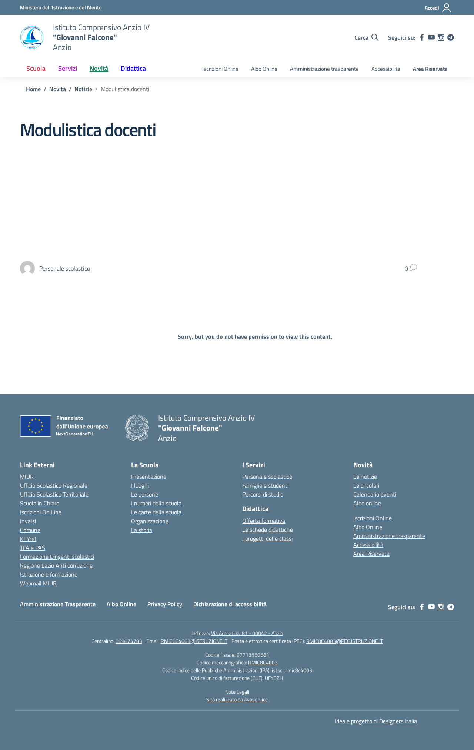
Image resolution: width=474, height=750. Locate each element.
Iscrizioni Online (220, 68)
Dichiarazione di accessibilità (230, 604)
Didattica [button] (133, 68)
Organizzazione (149, 521)
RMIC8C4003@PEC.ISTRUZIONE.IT (344, 641)
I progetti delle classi (267, 538)
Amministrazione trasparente (324, 68)
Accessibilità (385, 68)
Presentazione (148, 476)
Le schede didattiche (267, 529)
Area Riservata (430, 68)
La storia (141, 529)
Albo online (367, 503)
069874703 (129, 641)
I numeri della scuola (156, 503)
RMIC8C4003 (263, 662)
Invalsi (28, 521)
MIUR (27, 476)
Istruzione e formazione (48, 574)
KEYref (28, 538)
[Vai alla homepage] (32, 37)
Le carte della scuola (156, 512)
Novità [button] (99, 68)
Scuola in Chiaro (39, 503)
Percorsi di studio (262, 494)
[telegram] (450, 37)
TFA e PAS (32, 547)
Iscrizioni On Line (40, 512)
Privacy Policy (164, 604)
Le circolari (366, 485)
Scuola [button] (36, 68)
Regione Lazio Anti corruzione (56, 565)
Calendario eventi (374, 494)
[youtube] (431, 37)
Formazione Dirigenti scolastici (57, 556)
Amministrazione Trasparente (58, 604)
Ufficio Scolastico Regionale (53, 485)
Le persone (144, 494)
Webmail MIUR (38, 583)
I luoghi (140, 485)
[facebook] (421, 37)
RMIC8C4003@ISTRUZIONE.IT (194, 641)
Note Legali (237, 692)
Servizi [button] (67, 68)
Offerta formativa (263, 520)
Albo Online (264, 68)
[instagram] (441, 37)
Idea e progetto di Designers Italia (376, 721)
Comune (30, 529)
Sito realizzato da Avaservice (237, 699)
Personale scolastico (267, 476)
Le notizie (365, 476)
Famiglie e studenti (265, 485)
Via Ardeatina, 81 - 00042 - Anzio (247, 633)
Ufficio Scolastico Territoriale (54, 494)
